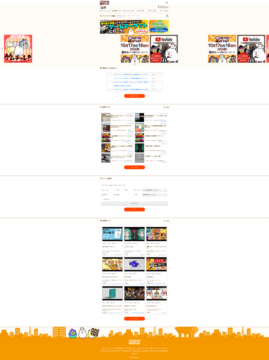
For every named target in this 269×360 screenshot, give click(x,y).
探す (134, 209)
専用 (126, 190)
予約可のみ (107, 199)
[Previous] (2, 48)
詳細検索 (133, 203)
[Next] (266, 48)
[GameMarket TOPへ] (134, 342)
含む (118, 190)
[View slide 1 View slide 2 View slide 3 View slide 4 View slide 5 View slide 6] (134, 49)
